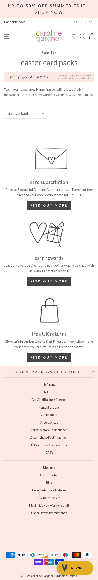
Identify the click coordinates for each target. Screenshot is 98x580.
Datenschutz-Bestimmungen (49, 437)
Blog (49, 483)
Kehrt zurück (49, 392)
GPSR (49, 452)
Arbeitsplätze (49, 422)
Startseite (48, 53)
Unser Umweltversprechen (49, 513)
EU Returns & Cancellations (49, 445)
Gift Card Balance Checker (49, 400)
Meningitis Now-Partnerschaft (49, 505)
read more (85, 95)
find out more (49, 281)
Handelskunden (14, 22)
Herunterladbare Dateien (49, 490)
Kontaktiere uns (49, 407)
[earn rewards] (49, 234)
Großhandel (49, 415)
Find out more (49, 205)
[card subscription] (49, 159)
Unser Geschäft (49, 475)
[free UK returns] (49, 310)
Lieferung (49, 385)
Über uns (49, 468)
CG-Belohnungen (49, 498)
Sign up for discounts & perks (47, 371)
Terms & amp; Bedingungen (49, 430)
